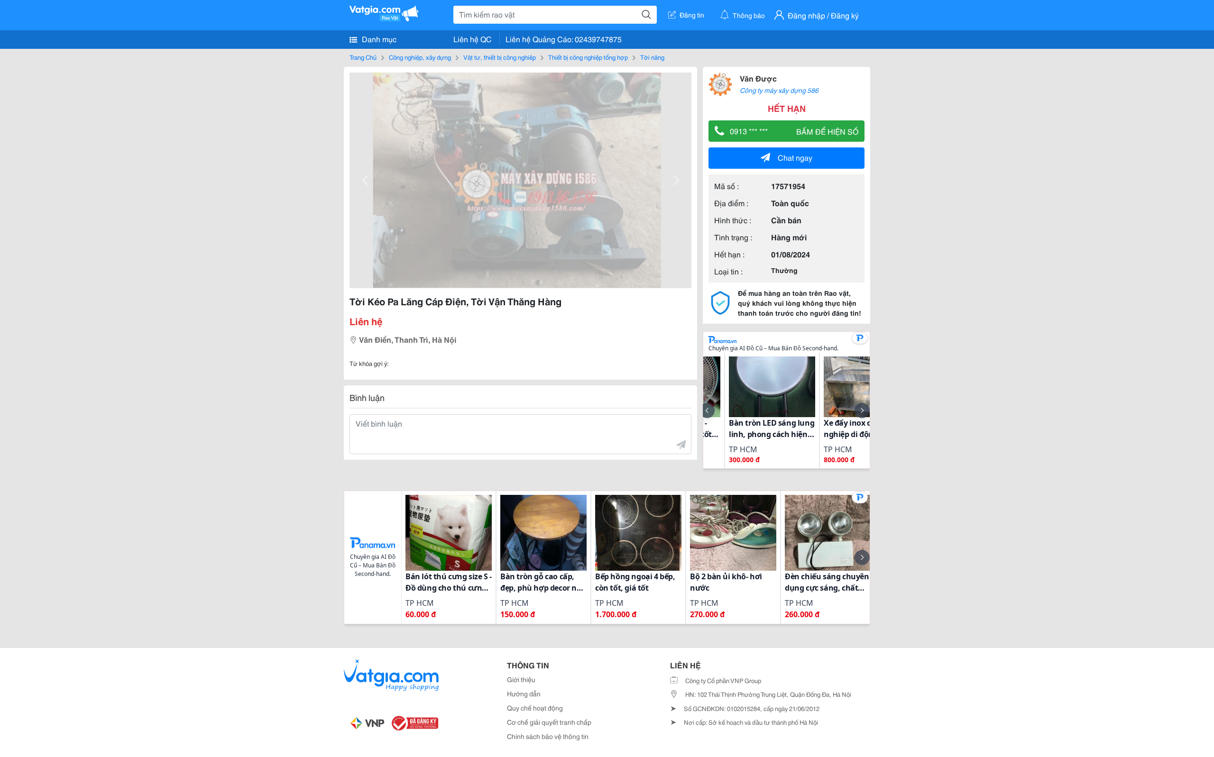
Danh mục (378, 38)
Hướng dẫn (524, 693)
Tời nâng (652, 57)
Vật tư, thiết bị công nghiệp (499, 57)
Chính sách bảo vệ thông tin (548, 736)
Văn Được (758, 78)
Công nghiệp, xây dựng (420, 57)
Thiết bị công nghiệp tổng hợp (588, 57)
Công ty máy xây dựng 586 (779, 90)
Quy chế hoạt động (535, 707)
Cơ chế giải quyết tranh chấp (549, 722)
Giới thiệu (521, 679)
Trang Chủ (363, 57)
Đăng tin (692, 14)
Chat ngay (795, 157)
